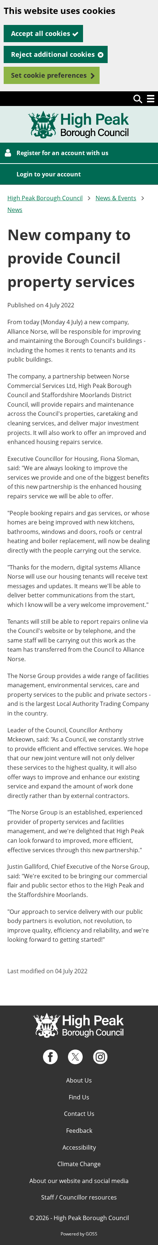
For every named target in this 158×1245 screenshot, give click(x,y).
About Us (79, 1080)
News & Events (116, 198)
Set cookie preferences (49, 75)
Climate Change (79, 1164)
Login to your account (49, 174)
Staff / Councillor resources (79, 1197)
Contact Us (79, 1114)
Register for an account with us (62, 153)
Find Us (79, 1097)
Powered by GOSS (79, 1234)
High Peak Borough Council (45, 198)
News (14, 210)
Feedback (79, 1131)
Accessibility (79, 1147)
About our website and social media (79, 1181)
